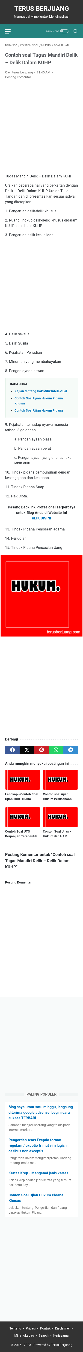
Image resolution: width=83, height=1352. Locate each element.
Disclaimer (62, 1328)
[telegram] (70, 750)
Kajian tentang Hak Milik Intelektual (41, 391)
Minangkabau (24, 1335)
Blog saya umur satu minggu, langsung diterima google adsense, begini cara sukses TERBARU (41, 1112)
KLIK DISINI (41, 518)
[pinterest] (41, 750)
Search (44, 1335)
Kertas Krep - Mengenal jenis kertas (38, 1173)
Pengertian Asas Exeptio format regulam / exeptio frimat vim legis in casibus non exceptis (38, 1145)
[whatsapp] (56, 750)
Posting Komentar (18, 77)
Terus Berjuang (41, 8)
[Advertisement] (41, 126)
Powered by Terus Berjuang (52, 1345)
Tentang (15, 1328)
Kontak (45, 1328)
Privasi (31, 1328)
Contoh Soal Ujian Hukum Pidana (39, 410)
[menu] (10, 31)
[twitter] (27, 750)
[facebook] (12, 750)
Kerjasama (61, 1335)
